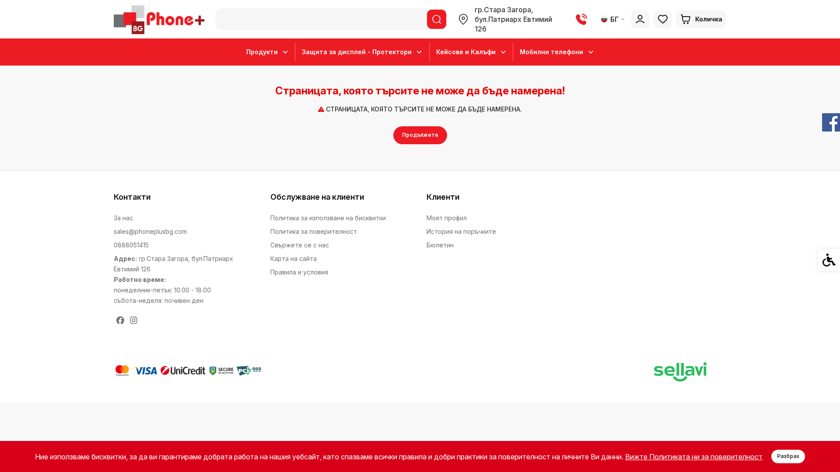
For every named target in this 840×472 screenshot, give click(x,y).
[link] (161, 19)
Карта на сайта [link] (293, 258)
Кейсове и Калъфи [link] (466, 52)
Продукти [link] (262, 52)
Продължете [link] (420, 135)
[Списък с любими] (663, 19)
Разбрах (788, 456)
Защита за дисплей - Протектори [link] (357, 52)
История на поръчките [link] (461, 231)
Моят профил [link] (447, 218)
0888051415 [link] (131, 245)
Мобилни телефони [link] (551, 52)
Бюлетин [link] (440, 245)
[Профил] (640, 19)
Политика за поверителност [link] (313, 231)
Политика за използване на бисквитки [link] (328, 218)
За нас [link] (123, 218)
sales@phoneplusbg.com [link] (150, 231)
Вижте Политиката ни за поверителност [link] (694, 456)
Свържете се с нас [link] (299, 245)
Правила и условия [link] (299, 272)
